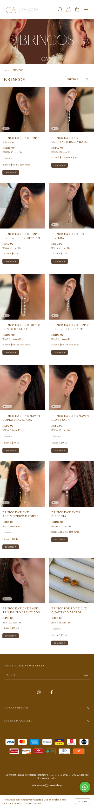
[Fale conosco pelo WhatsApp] (85, 787)
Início (6, 70)
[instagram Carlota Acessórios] (39, 692)
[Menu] (86, 10)
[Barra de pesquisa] (60, 10)
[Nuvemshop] (47, 786)
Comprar (10, 172)
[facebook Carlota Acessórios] (51, 692)
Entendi (82, 801)
